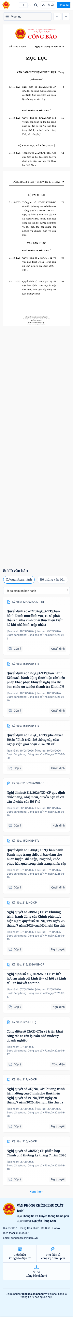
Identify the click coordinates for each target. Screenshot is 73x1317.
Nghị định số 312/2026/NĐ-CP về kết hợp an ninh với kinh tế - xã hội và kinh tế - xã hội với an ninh (36, 978)
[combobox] (36, 590)
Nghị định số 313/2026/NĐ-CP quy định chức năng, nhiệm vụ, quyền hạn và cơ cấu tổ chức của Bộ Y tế (36, 797)
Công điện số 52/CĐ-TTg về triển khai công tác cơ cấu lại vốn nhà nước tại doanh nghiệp (35, 1036)
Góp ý (17, 648)
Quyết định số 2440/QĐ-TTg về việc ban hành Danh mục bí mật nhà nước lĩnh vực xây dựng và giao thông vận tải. (39, 287)
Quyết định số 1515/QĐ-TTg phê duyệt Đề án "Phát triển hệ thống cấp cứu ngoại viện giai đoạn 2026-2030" (35, 739)
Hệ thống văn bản (52, 580)
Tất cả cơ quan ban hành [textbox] (20, 591)
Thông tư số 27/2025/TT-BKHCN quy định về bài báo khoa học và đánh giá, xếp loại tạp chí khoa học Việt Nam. (39, 158)
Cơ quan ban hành (19, 580)
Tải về (50, 5)
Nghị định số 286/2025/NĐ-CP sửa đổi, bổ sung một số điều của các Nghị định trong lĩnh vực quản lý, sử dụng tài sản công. (39, 92)
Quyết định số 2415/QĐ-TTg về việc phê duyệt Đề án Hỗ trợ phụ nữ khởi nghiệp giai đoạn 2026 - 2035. (39, 263)
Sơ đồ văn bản (15, 570)
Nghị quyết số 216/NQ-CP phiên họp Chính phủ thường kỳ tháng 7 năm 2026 (36, 1153)
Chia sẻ (64, 5)
